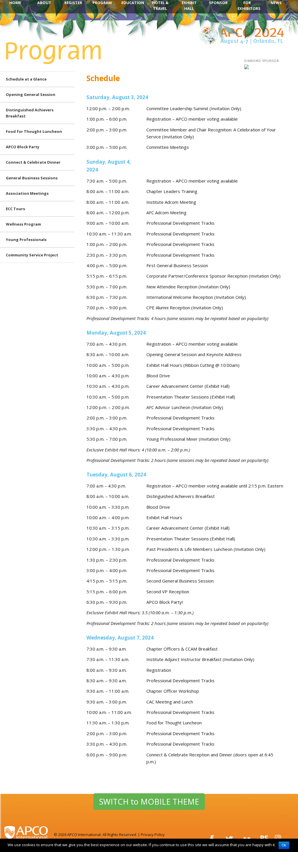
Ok (284, 845)
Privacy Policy (153, 834)
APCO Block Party (22, 146)
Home (15, 2)
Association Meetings (27, 193)
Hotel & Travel (160, 5)
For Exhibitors (248, 5)
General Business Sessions (32, 178)
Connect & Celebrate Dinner (33, 162)
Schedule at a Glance (26, 79)
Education (132, 2)
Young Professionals (26, 239)
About (44, 2)
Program (102, 2)
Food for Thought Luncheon (34, 131)
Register (73, 2)
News (276, 2)
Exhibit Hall (189, 5)
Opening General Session (30, 94)
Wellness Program (23, 224)
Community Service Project (32, 255)
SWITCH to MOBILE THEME (149, 801)
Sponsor (218, 2)
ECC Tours (15, 208)
